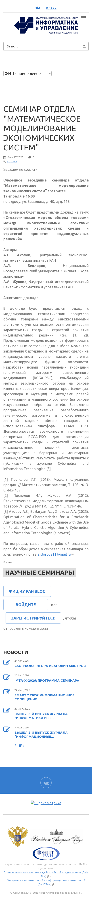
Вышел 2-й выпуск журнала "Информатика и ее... (41, 716)
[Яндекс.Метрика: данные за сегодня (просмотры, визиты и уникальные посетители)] (46, 803)
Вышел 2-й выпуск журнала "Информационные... (41, 734)
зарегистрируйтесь (33, 618)
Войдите (26, 604)
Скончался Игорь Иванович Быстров (50, 666)
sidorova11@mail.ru (55, 554)
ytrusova (12, 161)
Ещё (19, 746)
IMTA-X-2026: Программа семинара (47, 680)
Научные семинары (39, 572)
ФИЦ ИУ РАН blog (27, 591)
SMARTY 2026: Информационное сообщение (45, 697)
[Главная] (46, 25)
